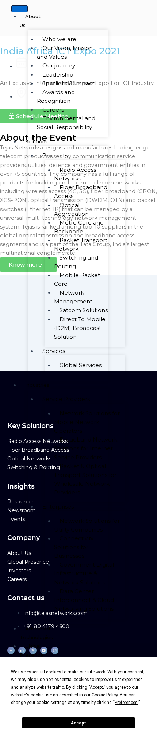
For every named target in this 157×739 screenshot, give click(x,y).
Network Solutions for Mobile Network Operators (87, 422)
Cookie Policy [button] (105, 694)
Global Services (81, 365)
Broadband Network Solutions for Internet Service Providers (85, 448)
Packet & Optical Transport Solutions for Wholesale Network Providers (85, 479)
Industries (37, 385)
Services (53, 350)
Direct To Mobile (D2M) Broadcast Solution (80, 328)
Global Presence (31, 650)
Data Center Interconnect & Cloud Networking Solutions (84, 600)
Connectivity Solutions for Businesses (73, 547)
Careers (17, 579)
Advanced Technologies (36, 633)
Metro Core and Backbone (79, 227)
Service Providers (66, 399)
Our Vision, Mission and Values (65, 52)
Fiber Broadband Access (80, 191)
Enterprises (58, 506)
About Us (30, 20)
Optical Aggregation (71, 209)
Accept (78, 723)
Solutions (36, 141)
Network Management (73, 297)
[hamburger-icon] (19, 8)
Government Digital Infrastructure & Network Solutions (84, 573)
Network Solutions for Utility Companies (87, 525)
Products (55, 155)
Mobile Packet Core (77, 279)
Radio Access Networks (75, 174)
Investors (19, 570)
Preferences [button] (126, 702)
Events (16, 519)
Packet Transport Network (80, 244)
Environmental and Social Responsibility (66, 123)
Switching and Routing (76, 262)
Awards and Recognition (56, 96)
